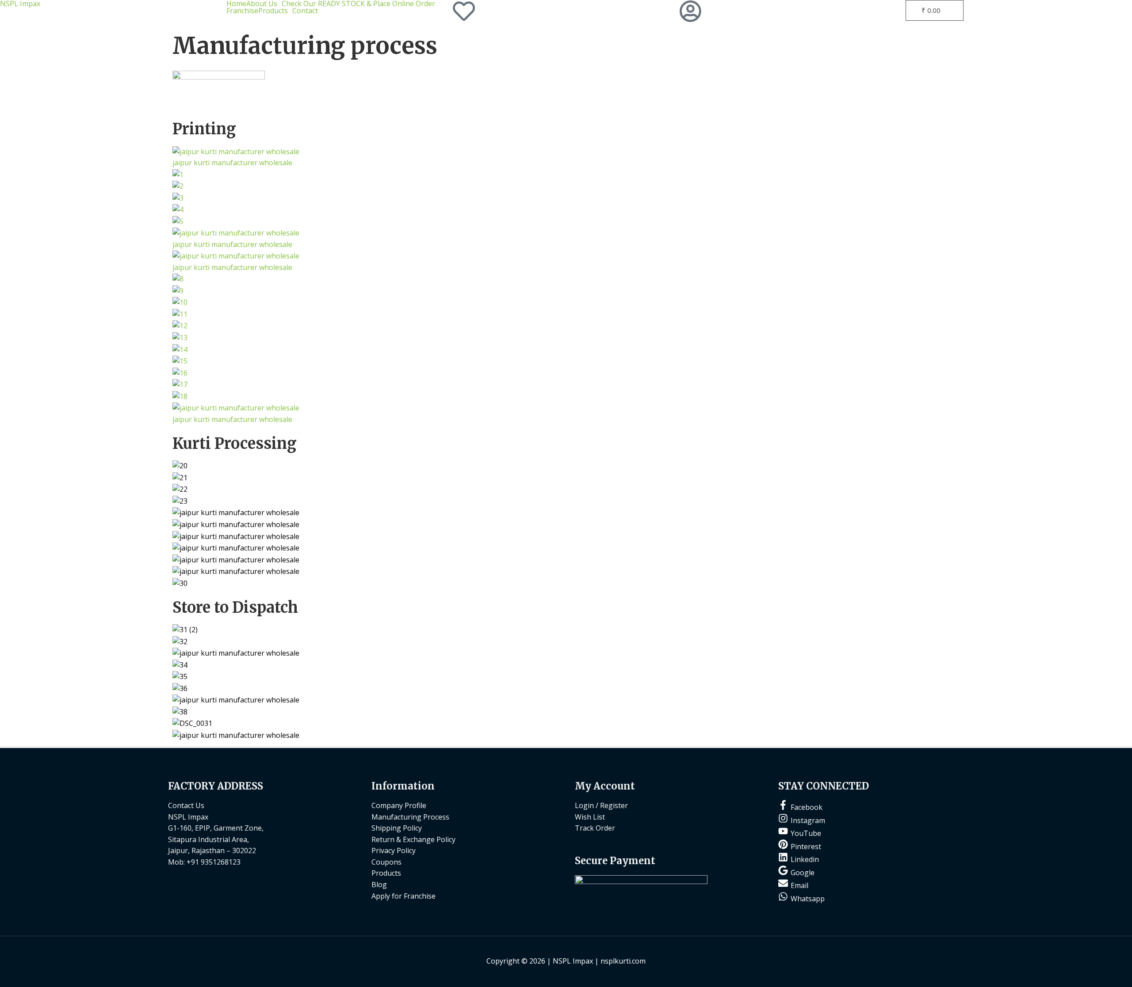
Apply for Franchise (403, 896)
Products (273, 10)
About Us (261, 3)
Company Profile (398, 805)
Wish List (590, 817)
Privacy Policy (393, 850)
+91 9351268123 (214, 862)
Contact (305, 10)
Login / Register (601, 805)
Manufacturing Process (410, 817)
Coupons (386, 862)
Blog (379, 884)
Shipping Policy (396, 828)
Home (236, 3)
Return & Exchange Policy (413, 839)
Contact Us (186, 805)
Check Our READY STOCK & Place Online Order (358, 3)
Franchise (242, 10)
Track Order (595, 828)
